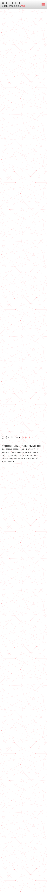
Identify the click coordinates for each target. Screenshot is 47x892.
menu (43, 4)
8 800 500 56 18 (12, 3)
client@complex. (13, 5)
